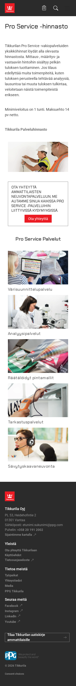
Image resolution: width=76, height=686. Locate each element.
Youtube (10, 622)
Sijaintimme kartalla (18, 535)
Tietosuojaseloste (17, 560)
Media (9, 586)
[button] (44, 8)
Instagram (12, 611)
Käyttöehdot (13, 555)
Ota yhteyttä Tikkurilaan (21, 550)
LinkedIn (10, 616)
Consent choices (14, 673)
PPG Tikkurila (14, 591)
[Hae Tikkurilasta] (55, 8)
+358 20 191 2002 (30, 530)
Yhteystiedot (13, 580)
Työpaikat (11, 575)
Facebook (11, 606)
